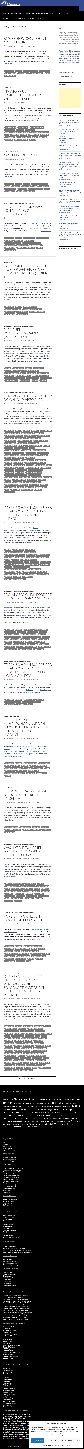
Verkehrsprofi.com (33, 751)
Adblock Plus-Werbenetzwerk (11, 1327)
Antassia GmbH (22, 127)
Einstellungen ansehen (70, 1441)
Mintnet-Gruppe (7, 1341)
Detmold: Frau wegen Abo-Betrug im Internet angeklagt (28, 794)
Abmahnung (8, 1099)
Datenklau (8, 1033)
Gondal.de (46, 637)
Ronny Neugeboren (11, 477)
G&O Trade (16, 1038)
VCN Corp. (39, 898)
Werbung (33, 139)
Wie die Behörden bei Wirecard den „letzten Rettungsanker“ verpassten (69, 138)
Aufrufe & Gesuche (8, 1201)
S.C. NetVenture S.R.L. (11, 380)
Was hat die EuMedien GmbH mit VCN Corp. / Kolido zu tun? (23, 851)
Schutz (26, 1063)
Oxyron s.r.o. (9, 958)
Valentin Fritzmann (21, 139)
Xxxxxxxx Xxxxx (10, 76)
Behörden (76, 1099)
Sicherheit (47, 1118)
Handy (64, 1110)
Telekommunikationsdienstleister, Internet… (15, 1432)
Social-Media (30, 13)
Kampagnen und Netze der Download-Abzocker (28, 398)
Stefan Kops (17, 482)
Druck (4, 1106)
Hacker (55, 1110)
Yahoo (16, 1070)
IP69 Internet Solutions (12, 460)
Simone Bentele (25, 380)
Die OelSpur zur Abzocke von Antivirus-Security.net (26, 210)
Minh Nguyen (9, 470)
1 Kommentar (29, 159)
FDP (53, 1106)
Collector (8, 240)
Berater (40, 883)
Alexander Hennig (8, 1370)
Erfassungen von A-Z (42, 13)
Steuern (26, 1121)
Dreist (38, 1036)
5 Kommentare (28, 102)
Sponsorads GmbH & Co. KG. (26, 247)
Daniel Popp (22, 443)
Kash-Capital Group (8, 1336)
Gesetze (23, 1110)
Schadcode (47, 477)
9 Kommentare (34, 859)
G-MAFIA (7, 453)
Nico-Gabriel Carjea (36, 189)
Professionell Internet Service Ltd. (16, 475)
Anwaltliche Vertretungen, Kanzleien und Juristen (17, 1416)
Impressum (68, 1445)
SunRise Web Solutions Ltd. (32, 482)
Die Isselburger (7, 1383)
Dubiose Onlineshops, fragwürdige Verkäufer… (16, 1306)
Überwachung (48, 1127)
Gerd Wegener (31, 453)
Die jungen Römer (8, 1385)
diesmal (35, 528)
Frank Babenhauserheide (39, 184)
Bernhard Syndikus (43, 435)
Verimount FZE (38, 649)
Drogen (26, 184)
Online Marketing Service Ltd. (36, 1055)
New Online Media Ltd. (35, 470)
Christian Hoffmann (34, 438)
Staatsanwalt (9, 137)
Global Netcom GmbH (12, 455)
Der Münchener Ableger (10, 1174)
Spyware (8, 482)
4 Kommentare (31, 341)
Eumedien (15, 559)
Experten (40, 1106)
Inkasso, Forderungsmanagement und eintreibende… (18, 1425)
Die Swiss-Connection (9, 1177)
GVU (6, 134)
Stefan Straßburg (29, 571)
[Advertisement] (70, 98)
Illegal (70, 1110)
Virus (7, 489)
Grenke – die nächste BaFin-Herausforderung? (68, 183)
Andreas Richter (27, 433)
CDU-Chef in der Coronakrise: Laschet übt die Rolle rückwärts (70, 147)
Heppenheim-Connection (10, 1334)
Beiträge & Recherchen (26, 203)
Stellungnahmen (7, 1205)
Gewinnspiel (41, 1110)
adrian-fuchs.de (7, 1148)
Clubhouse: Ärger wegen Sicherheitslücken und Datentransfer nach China (69, 225)
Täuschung (30, 773)
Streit (37, 1121)
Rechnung (8, 1060)
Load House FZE (19, 465)
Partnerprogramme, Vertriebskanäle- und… (15, 1431)
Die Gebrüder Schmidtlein (10, 1170)
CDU (33, 1103)
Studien (41, 1121)
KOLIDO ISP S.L (39, 893)
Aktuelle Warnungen (11, 151)
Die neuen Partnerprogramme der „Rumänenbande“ (26, 333)
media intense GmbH (32, 467)
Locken (63, 1113)
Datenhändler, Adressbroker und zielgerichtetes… (17, 1421)
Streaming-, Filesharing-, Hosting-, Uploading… (16, 1316)
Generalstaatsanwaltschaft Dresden (17, 132)
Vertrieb (35, 380)
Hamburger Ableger (8, 1181)
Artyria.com (28, 629)
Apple (52, 1099)
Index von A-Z (19, 13)
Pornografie (37, 1058)
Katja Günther (46, 562)
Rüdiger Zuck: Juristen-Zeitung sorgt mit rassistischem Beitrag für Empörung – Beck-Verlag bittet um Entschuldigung (70, 235)
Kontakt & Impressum (34, 18)
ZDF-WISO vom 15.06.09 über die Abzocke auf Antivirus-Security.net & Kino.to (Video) (28, 513)
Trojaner (44, 484)
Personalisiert (26, 1058)
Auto (63, 1099)
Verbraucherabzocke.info (29, 744)
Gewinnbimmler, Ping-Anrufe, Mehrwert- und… (16, 1308)
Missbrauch (9, 1050)
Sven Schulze (42, 571)
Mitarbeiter (22, 1116)
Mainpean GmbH (10, 467)
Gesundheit (16, 186)
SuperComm (20, 1065)
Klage (47, 768)
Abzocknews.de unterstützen (70, 62)
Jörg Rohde (8, 893)
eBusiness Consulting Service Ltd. (22, 888)
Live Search (18, 1045)
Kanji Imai (8, 462)
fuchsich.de (6, 1144)
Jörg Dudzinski (40, 460)
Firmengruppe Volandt (9, 1330)
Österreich (41, 1127)
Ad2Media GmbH (18, 368)
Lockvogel (30, 465)
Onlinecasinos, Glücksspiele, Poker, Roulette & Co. (17, 1429)
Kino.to (23, 134)
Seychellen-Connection (9, 1403)
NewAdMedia (9, 472)
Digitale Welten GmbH (31, 71)
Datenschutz (22, 18)
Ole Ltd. (47, 189)
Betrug (7, 765)
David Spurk (18, 240)
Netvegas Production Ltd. (13, 1053)
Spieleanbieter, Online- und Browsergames (15, 1427)
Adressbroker (30, 549)
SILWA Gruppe (7, 1349)
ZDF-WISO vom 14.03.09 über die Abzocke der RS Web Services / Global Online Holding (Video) (28, 670)
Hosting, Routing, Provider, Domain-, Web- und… (17, 1423)
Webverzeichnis (8, 13)
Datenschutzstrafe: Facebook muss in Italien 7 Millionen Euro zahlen (69, 175)
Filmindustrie (29, 240)
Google (7, 457)
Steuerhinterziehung (23, 137)
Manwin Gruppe (7, 1339)
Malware (20, 467)
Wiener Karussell (8, 1354)
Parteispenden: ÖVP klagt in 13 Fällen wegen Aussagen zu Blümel (69, 200)
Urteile (24, 1123)
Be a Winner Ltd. (30, 883)
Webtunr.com (16, 754)
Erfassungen (73, 51)
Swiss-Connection (8, 1407)
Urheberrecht (16, 1124)
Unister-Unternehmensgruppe (11, 1168)
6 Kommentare (33, 738)
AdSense (26, 430)
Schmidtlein (44, 134)
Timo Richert (29, 898)
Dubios (32, 448)
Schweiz (41, 1118)
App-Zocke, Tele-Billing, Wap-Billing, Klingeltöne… (17, 1301)
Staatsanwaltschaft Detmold (26, 646)
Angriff (48, 1099)
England (20, 1106)
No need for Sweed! (22, 155)
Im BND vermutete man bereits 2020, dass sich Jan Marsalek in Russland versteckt (69, 122)
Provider (58, 1116)
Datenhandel (9, 557)
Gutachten (8, 1040)
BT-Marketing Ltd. (10, 1028)
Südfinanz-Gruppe (8, 1350)
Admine (17, 102)
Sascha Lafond (36, 477)
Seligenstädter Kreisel (9, 1347)
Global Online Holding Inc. (40, 132)
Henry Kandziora (18, 457)
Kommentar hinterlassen (31, 277)
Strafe (35, 137)
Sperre (10, 1121)
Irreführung (46, 891)
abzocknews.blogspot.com (10, 1161)
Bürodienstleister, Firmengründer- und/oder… (15, 1420)
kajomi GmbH (35, 562)
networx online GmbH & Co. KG (14, 378)
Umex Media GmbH (29, 615)
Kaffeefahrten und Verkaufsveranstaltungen (15, 1310)
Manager (68, 1113)
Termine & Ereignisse (9, 1226)
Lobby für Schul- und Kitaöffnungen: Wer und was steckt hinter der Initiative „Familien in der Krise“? (69, 165)
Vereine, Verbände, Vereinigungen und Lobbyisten (17, 1434)
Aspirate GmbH (39, 433)
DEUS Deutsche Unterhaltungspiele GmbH (38, 1033)
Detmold (45, 827)
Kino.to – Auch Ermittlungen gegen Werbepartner (23, 95)
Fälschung (65, 1106)
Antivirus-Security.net (35, 223)
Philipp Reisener (7, 1399)
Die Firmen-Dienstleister (10, 1274)
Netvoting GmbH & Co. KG (40, 375)
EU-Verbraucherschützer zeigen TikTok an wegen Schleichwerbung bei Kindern (70, 192)
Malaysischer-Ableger (9, 1394)
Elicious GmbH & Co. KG (12, 370)
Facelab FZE (46, 615)
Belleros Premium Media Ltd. (14, 435)
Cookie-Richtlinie (46, 1445)
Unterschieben (41, 773)
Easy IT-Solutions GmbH (12, 450)
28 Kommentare (32, 403)
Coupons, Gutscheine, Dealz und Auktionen (15, 1305)
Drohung (74, 1103)
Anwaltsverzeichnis (8, 1217)
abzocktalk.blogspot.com (10, 1159)
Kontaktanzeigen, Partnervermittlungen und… (16, 1314)
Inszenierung (9, 1043)
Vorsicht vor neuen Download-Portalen (23, 918)
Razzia (46, 1058)
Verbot (36, 1124)
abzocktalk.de (7, 1146)
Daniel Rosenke (7, 1374)
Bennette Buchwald (30, 306)
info (22, 1168)
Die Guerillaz (6, 1328)
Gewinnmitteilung (31, 1109)
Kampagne (29, 893)
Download (8, 448)
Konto (24, 1113)
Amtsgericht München (12, 433)
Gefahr (7, 186)
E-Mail (7, 888)
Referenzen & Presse (9, 18)
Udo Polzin (23, 574)
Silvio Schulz (32, 479)
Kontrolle (29, 1113)
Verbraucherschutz (46, 1124)
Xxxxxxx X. (17, 576)
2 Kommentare (31, 46)
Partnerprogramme (43, 228)
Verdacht (75, 1124)
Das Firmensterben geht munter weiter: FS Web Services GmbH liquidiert (26, 269)
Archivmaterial (74, 56)
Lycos (48, 1045)
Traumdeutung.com (19, 751)
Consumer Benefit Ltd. (25, 440)
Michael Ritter (45, 467)
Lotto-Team (6, 1338)
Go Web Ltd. (44, 455)
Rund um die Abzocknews (10, 1199)
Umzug (47, 73)
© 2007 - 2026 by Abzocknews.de (12, 1446)
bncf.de (5, 1142)
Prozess (64, 1116)
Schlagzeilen (71, 60)
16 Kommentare (33, 522)
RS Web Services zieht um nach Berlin (26, 40)
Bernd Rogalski (29, 238)
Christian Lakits (10, 440)
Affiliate (47, 356)
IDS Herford (15, 639)
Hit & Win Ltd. (19, 1040)
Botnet (48, 1026)
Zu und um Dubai (8, 1358)
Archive (53, 13)
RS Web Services (23, 73)
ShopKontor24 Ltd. (19, 479)
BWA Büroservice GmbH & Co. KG (14, 554)
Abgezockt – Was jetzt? (9, 1230)
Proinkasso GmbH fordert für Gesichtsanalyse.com (28, 596)
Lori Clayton (41, 465)
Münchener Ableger (8, 1398)
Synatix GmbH (34, 484)
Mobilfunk (29, 1116)
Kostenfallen (44, 71)
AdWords (35, 430)
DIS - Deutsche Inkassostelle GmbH (37, 557)
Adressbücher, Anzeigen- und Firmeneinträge (15, 1299)
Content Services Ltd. (36, 127)
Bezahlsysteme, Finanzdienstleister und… (14, 1418)
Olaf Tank (8, 567)
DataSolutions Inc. (27, 1031)
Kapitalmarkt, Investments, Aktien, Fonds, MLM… (17, 1312)
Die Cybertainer (7, 1188)
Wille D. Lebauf (9, 492)
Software (42, 479)
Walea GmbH (15, 489)
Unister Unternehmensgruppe (11, 1352)
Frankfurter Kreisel (8, 1183)
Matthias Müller (10, 73)
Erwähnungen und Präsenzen (68, 54)
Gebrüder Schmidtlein (9, 1388)
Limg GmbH (8, 465)
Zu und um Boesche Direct (10, 1356)
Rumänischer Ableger (9, 1179)
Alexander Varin (10, 127)
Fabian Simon (26, 450)
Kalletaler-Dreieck (8, 1392)
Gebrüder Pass (7, 1332)
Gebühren (6, 1110)
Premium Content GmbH (34, 472)
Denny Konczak (33, 443)
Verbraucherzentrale (62, 1124)
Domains (46, 445)
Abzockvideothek (10, 504)
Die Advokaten (7, 1272)
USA (31, 1123)
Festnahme (20, 130)
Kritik (57, 1112)
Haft (60, 1110)
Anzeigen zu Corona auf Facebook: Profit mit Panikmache (68, 130)
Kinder (35, 186)
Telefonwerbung (60, 1121)
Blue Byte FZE (9, 438)
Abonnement (9, 71)
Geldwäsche (30, 130)
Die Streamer (7, 1281)
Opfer (34, 1116)
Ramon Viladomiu (35, 475)
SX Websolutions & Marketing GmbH (16, 484)
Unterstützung (63, 13)
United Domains (10, 487)
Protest (53, 1116)
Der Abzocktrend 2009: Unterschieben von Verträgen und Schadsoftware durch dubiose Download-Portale (25, 985)
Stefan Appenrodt (17, 898)
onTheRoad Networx (38, 956)
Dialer (21, 445)
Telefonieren (50, 1121)
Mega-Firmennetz (8, 1396)
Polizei (48, 1115)
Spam (19, 571)
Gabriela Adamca (18, 453)
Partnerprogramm (36, 245)
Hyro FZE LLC (30, 457)
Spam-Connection (8, 1185)
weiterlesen (9, 64)
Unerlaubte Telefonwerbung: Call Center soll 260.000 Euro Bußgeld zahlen (70, 155)
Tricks (78, 1121)
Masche (17, 1048)
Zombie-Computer (26, 1070)
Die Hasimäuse (7, 1381)
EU (36, 1106)
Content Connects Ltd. (36, 1028)
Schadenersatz (30, 1118)
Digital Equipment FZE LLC (33, 445)
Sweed (20, 191)
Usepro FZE (8, 139)
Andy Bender (28, 1026)
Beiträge (76, 53)
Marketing (31, 373)
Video (46, 574)
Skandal (54, 1119)
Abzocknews (8, 35)
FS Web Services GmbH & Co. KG (32, 309)
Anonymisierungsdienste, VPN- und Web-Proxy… (17, 1414)
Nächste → (32, 1079)
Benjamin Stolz (30, 435)
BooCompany (11, 607)
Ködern (18, 1043)
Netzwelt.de (30, 641)
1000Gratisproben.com (29, 754)
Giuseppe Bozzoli (43, 453)
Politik (40, 1115)
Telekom (68, 1121)
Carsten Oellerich (42, 238)
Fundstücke (6, 1228)
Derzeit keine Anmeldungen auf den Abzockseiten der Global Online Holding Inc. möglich (27, 727)
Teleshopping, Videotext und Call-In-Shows (15, 1317)
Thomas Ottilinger (37, 73)
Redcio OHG (29, 1060)
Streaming (43, 137)
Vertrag (20, 487)
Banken (68, 1099)
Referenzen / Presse (8, 1221)
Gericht (15, 1109)
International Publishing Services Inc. (17, 953)
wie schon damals (43, 353)
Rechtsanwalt (18, 1060)
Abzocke (19, 71)
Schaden (8, 479)
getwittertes (63, 58)
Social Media (64, 1118)
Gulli (26, 562)
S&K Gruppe (6, 1343)
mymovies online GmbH (22, 358)
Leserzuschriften (7, 1203)
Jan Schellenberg (28, 460)
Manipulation (75, 1113)
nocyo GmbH (20, 472)
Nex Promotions (10, 1055)
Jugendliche (26, 186)
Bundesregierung (18, 1103)
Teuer (73, 1121)
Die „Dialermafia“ (8, 1186)
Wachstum (24, 1127)
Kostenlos (46, 953)
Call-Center (28, 1103)
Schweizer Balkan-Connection (11, 1345)
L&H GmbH (8, 641)
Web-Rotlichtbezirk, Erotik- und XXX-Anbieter (16, 1436)
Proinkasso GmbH (35, 569)
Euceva (7, 559)
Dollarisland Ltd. (17, 1036)
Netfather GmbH (21, 470)
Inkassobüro (39, 1040)
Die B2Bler (6, 1377)
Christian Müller (7, 1372)
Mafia (49, 465)
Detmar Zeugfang (10, 445)
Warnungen (65, 53)
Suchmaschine (9, 1065)
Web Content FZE (27, 489)
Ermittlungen (9, 130)
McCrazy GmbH (31, 896)
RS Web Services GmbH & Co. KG (25, 537)
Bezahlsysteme (38, 368)
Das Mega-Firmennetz (9, 1175)
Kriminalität (39, 1043)
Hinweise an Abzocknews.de (11, 1237)
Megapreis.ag (23, 189)
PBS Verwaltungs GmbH (37, 311)
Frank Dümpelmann (39, 450)
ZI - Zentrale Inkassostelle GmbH (15, 579)
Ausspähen (57, 1099)
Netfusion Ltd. (45, 564)
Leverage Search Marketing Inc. (35, 462)
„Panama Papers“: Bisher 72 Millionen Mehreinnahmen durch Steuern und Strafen (69, 208)
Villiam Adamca (41, 487)
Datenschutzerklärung (58, 1445)
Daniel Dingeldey (10, 443)
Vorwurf (17, 1126)
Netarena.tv (8, 751)
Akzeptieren (37, 1441)
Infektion (29, 1040)
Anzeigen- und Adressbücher (14, 883)
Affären (42, 1099)
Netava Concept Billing (39, 1050)
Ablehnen (52, 1441)
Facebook (48, 1106)
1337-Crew (6, 1190)
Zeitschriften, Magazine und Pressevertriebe (15, 1319)
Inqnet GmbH (15, 134)
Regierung (17, 1118)
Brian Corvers (20, 438)
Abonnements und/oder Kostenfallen (13, 1297)
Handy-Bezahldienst (11, 373)
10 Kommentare (33, 602)
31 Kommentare (35, 999)
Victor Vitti (29, 487)
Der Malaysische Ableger (10, 1172)
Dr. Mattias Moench (21, 448)
